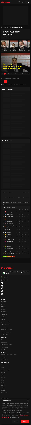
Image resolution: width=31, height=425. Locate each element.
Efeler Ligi (3, 357)
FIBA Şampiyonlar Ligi (6, 344)
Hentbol (3, 365)
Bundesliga (4, 312)
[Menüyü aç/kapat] (23, 2)
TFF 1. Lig (3, 304)
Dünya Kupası (4, 334)
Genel (4, 207)
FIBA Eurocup (4, 347)
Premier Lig (4, 314)
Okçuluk (3, 390)
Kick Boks (3, 377)
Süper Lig (3, 301)
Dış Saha (14, 207)
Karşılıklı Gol (25, 202)
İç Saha (8, 207)
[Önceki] (2, 73)
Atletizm (3, 372)
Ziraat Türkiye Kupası (6, 329)
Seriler (19, 202)
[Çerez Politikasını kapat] (28, 401)
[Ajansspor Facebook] (2, 283)
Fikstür (13, 198)
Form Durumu (13, 202)
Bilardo (3, 385)
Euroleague (4, 342)
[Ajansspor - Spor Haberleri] (5, 2)
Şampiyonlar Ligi (5, 322)
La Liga (3, 317)
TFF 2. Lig (3, 306)
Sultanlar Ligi (4, 360)
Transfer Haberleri (6, 332)
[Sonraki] (28, 73)
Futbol (5, 193)
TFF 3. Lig (3, 309)
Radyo (24, 193)
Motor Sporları (5, 370)
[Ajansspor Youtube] (2, 294)
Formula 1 (10, 193)
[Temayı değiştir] (27, 2)
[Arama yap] (20, 2)
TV (27, 193)
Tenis (2, 380)
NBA (2, 339)
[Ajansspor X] (2, 286)
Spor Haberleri (4, 27)
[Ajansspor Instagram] (2, 288)
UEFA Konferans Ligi (6, 327)
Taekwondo (4, 392)
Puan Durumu (6, 198)
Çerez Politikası (5, 398)
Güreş (2, 367)
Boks (2, 375)
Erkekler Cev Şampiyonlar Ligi (8, 355)
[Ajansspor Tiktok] (2, 291)
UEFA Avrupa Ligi (5, 324)
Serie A (3, 319)
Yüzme (2, 382)
